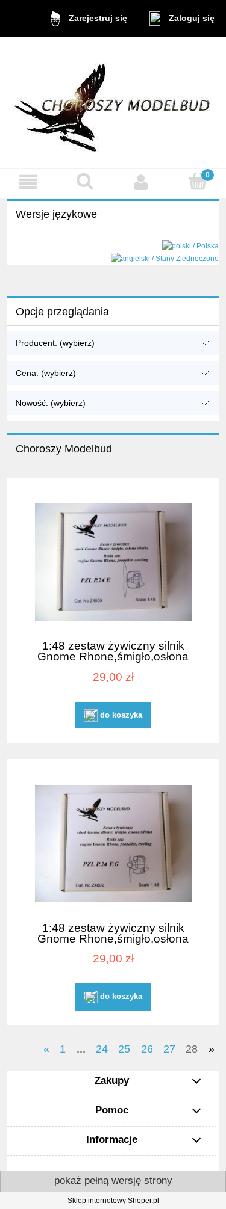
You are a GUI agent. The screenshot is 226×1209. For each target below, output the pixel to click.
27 (169, 1049)
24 (102, 1049)
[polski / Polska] (190, 246)
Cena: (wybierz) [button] (46, 373)
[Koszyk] (197, 181)
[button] (28, 182)
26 (147, 1049)
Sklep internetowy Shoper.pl (113, 1200)
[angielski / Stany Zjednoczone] (165, 258)
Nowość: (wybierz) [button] (51, 403)
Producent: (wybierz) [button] (55, 343)
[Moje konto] (141, 182)
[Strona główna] (113, 102)
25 (124, 1049)
